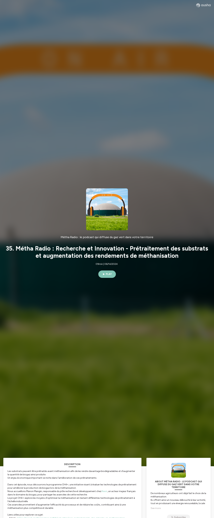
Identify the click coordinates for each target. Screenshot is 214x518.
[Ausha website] (203, 5)
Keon (104, 491)
